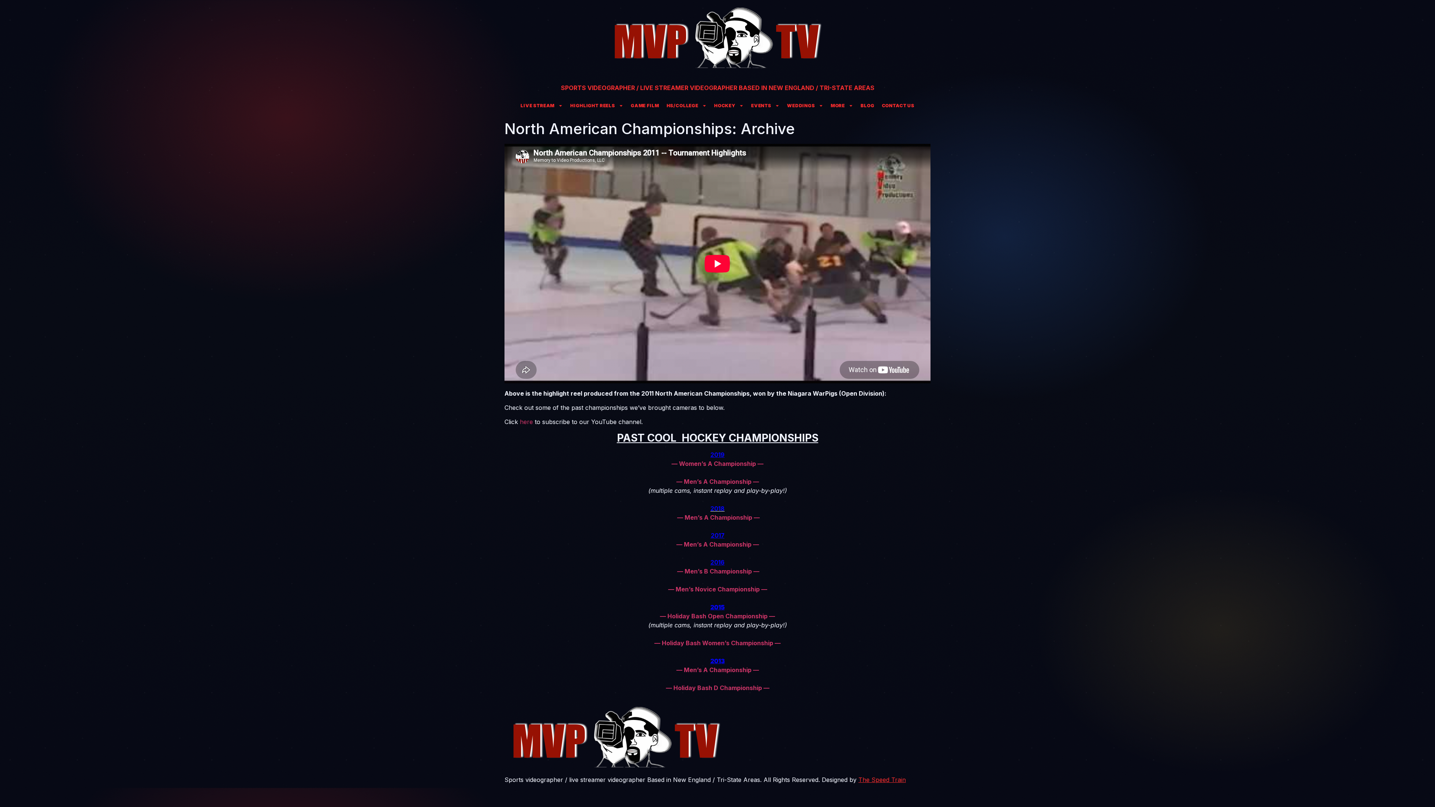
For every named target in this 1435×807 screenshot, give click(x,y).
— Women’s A (692, 463)
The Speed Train (882, 779)
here (526, 422)
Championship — (738, 463)
